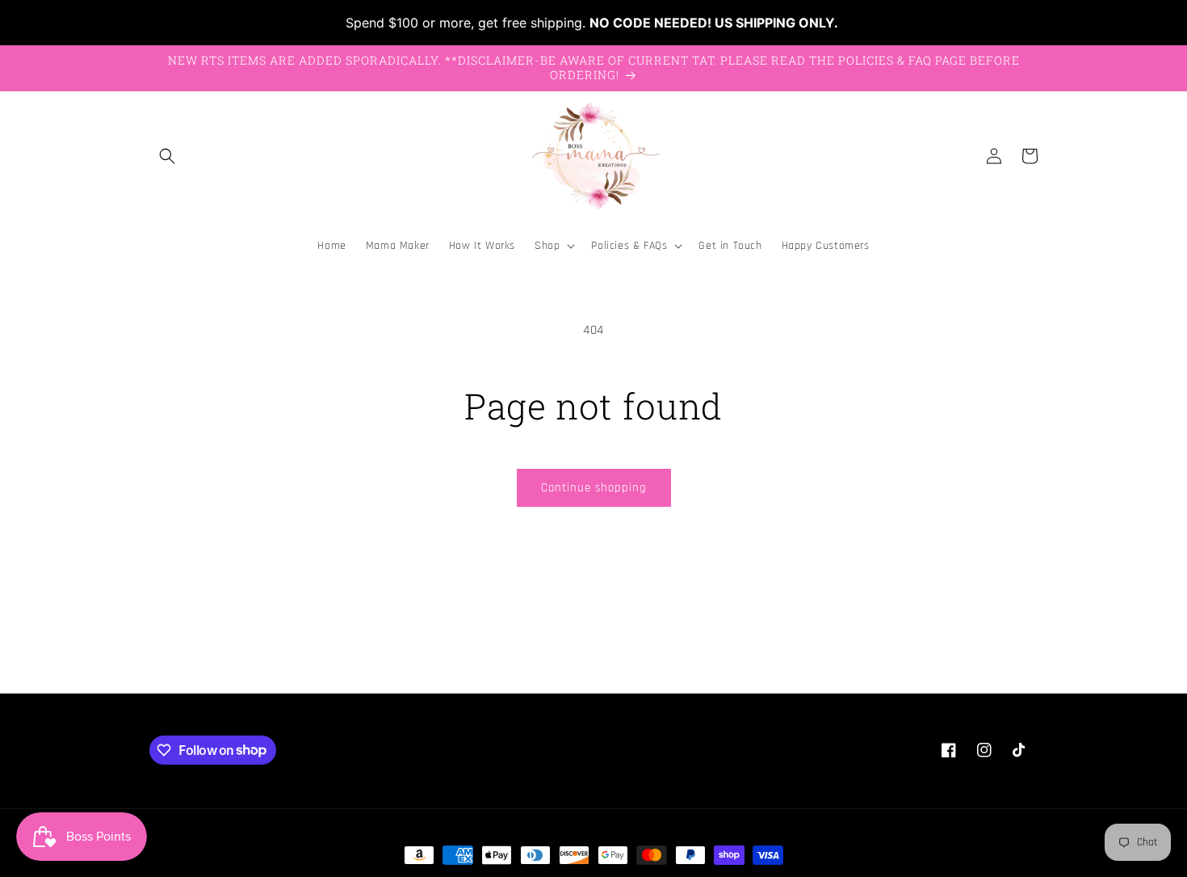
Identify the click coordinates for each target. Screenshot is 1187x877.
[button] (167, 156)
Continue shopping (594, 487)
